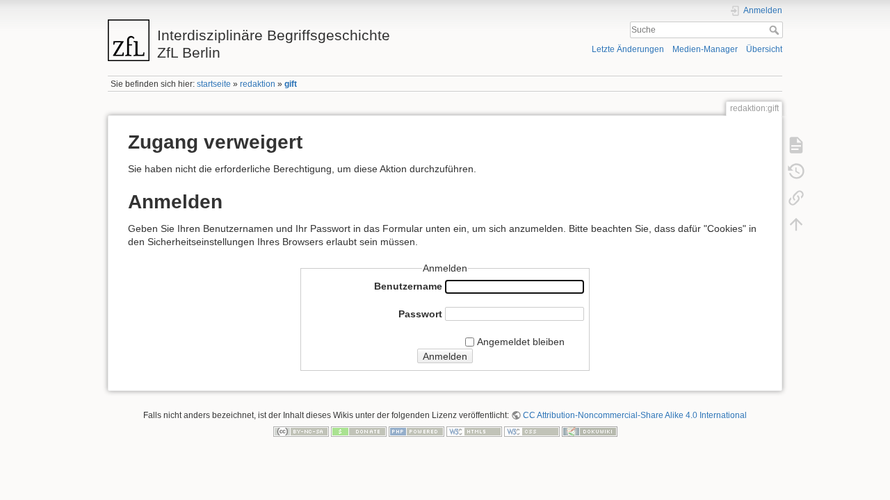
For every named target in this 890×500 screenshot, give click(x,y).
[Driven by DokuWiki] (589, 431)
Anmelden (445, 356)
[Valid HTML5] (474, 431)
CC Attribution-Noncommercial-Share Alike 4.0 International (635, 415)
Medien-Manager (705, 49)
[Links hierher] (796, 197)
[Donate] (359, 431)
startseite (214, 84)
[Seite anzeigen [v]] (796, 144)
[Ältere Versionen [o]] (796, 171)
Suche (775, 30)
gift (290, 84)
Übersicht (764, 49)
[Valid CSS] (532, 431)
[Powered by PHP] (416, 431)
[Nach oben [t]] (796, 223)
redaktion (257, 84)
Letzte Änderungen (628, 49)
